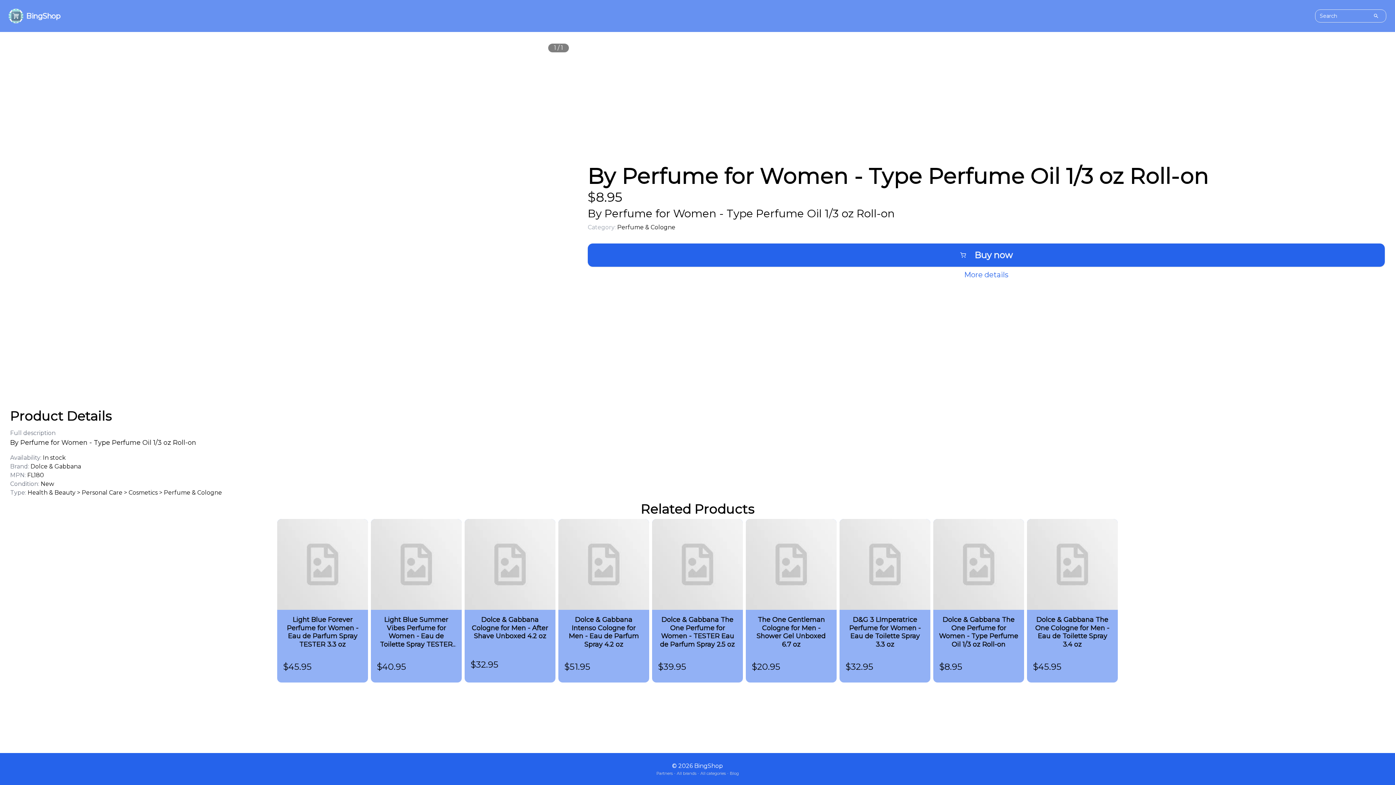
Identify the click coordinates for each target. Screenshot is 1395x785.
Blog (734, 773)
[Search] (1376, 16)
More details (986, 274)
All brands (686, 773)
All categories (713, 773)
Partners (664, 773)
